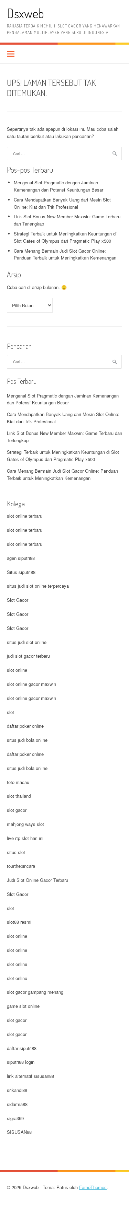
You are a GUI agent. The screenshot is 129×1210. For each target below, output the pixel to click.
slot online (17, 670)
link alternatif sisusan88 (30, 1076)
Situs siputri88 (21, 572)
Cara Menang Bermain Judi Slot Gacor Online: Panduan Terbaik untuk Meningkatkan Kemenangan (65, 254)
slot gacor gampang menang (35, 992)
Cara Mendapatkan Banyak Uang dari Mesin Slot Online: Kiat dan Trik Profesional (62, 203)
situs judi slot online (26, 642)
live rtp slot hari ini (25, 838)
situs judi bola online (27, 740)
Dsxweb (25, 13)
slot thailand (19, 796)
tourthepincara (21, 866)
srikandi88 (17, 1090)
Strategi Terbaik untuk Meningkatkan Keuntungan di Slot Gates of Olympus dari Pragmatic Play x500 (65, 237)
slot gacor (16, 810)
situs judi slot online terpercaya (38, 586)
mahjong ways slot (25, 824)
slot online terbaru (24, 515)
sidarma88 (17, 1104)
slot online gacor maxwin (31, 684)
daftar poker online (25, 726)
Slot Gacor (17, 600)
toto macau (18, 782)
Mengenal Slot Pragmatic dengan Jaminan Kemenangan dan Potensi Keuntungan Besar (58, 186)
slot (10, 712)
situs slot (16, 852)
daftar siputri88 (21, 1048)
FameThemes (93, 1187)
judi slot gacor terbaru (28, 656)
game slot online (23, 1006)
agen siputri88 (21, 558)
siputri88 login (20, 1062)
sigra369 (15, 1118)
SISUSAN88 (19, 1132)
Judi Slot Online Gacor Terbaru (37, 880)
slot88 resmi (19, 922)
